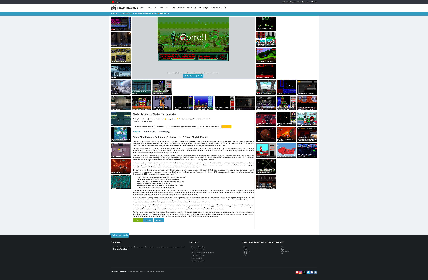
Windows (181, 8)
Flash (161, 8)
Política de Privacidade (198, 250)
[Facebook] (311, 272)
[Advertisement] (213, 87)
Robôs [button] (148, 220)
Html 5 (149, 8)
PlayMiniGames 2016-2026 (120, 271)
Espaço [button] (158, 220)
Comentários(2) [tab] (164, 131)
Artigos (206, 8)
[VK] (315, 272)
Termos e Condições (197, 247)
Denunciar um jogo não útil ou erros (183, 126)
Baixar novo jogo (196, 258)
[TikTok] (304, 272)
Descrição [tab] (136, 131)
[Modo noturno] (226, 126)
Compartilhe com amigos (210, 126)
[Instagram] (300, 272)
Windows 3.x (191, 8)
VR (200, 8)
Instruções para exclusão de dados (202, 252)
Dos (173, 8)
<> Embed (160, 126)
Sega (167, 8)
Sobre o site (215, 8)
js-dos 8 (199, 76)
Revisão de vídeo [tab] (149, 131)
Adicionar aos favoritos (145, 126)
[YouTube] (297, 272)
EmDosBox (189, 76)
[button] (225, 8)
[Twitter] (308, 272)
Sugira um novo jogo (197, 255)
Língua (117, 2)
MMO (142, 8)
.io (155, 8)
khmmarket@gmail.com (120, 249)
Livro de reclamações (198, 261)
